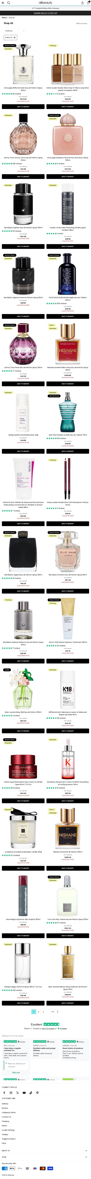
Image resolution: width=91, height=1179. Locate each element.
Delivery (5, 1104)
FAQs (4, 1143)
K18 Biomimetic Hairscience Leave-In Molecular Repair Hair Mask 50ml (68, 713)
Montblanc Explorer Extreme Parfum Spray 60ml (23, 297)
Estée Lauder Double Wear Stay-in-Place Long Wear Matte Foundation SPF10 (68, 89)
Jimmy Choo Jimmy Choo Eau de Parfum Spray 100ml (23, 158)
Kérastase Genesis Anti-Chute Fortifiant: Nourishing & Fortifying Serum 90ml (68, 783)
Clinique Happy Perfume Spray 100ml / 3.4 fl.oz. (23, 987)
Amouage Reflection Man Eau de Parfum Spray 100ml (23, 89)
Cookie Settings (8, 1130)
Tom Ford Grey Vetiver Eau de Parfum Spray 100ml (67, 919)
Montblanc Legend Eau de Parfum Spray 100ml (23, 575)
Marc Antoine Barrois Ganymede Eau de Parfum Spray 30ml (67, 988)
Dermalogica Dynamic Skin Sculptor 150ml (23, 919)
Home (4, 18)
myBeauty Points (9, 1112)
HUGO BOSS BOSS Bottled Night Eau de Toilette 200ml (68, 298)
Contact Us (6, 1117)
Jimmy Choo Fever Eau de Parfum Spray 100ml (23, 367)
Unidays (5, 1134)
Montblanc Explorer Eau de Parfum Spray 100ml (23, 227)
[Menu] (3, 3)
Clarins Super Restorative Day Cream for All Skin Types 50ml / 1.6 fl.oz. (23, 783)
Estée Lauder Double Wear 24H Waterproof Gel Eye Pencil (67, 503)
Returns (5, 1108)
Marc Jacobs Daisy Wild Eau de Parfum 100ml (23, 712)
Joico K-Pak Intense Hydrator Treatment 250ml (68, 642)
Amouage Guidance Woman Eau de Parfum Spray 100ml (67, 158)
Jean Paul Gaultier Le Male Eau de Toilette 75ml (68, 435)
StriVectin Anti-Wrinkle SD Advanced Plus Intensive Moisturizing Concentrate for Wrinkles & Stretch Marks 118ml (23, 505)
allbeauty (10, 1175)
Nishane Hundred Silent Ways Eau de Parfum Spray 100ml (67, 368)
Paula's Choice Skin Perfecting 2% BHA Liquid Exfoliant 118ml (68, 228)
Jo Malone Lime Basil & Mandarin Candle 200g (23, 852)
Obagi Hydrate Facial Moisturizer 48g (23, 435)
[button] (8, 3)
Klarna (4, 1126)
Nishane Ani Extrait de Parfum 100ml (67, 852)
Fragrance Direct (9, 1139)
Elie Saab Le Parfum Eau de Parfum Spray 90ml (68, 575)
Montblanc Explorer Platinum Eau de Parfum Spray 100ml (23, 643)
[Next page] (57, 1011)
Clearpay (5, 1121)
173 (53, 1012)
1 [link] (33, 1012)
